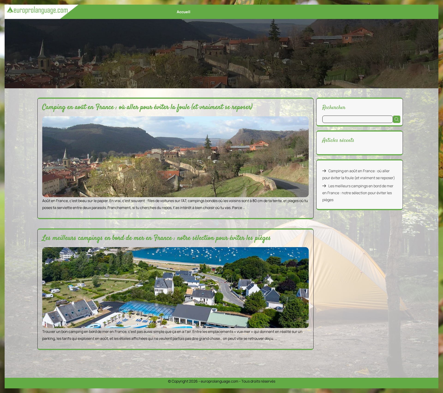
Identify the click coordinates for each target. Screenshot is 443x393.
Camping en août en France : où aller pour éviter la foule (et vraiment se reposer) (147, 107)
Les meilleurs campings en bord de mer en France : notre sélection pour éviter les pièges (156, 238)
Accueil (183, 11)
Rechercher (333, 107)
